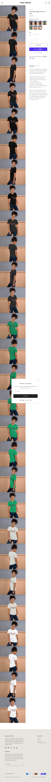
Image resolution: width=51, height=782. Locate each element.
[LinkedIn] (30, 400)
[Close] (38, 380)
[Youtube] (23, 400)
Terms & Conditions (41, 742)
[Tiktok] (28, 400)
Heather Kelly (31, 27)
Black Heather (31, 23)
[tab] (32, 66)
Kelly (45, 23)
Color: (34, 19)
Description (31, 65)
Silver (36, 27)
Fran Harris (25, 2)
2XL (37, 34)
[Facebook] (20, 400)
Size (30, 32)
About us (39, 740)
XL (35, 34)
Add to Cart (38, 45)
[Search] (46, 3)
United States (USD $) (9, 773)
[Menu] (2, 2)
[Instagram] (25, 400)
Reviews (37, 65)
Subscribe (25, 396)
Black (36, 23)
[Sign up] (23, 764)
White (40, 27)
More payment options (38, 52)
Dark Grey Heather (40, 23)
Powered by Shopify (16, 777)
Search (39, 738)
